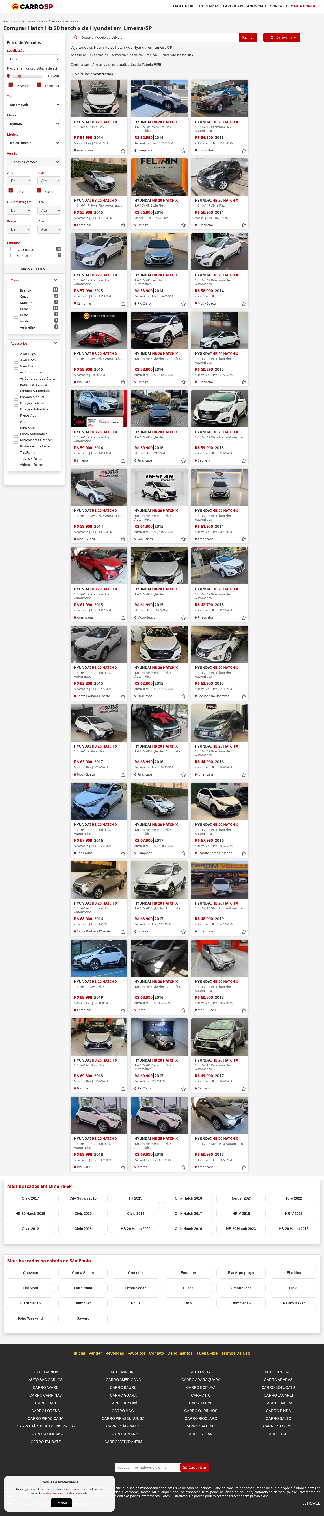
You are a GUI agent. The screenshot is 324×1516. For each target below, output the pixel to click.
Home (6, 21)
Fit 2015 (135, 1198)
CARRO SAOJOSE (278, 1426)
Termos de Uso (235, 1353)
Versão (12, 153)
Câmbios (13, 243)
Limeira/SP (31, 21)
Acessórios (19, 343)
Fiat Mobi (30, 1288)
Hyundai (56, 21)
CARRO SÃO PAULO (123, 1426)
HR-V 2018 (294, 1213)
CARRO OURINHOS (200, 1411)
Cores (15, 280)
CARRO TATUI (278, 1434)
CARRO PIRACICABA (45, 1418)
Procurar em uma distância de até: (32, 68)
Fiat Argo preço (241, 1273)
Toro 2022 (293, 1198)
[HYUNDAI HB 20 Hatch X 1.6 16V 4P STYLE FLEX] (99, 98)
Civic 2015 (83, 1213)
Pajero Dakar (294, 1303)
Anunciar (256, 6)
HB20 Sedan (30, 1303)
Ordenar (283, 37)
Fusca (188, 1288)
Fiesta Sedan (136, 1288)
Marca (11, 115)
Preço (11, 221)
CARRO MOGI (123, 1411)
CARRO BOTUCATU (278, 1387)
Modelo (13, 135)
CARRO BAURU (123, 1387)
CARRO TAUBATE (46, 1442)
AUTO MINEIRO (123, 1372)
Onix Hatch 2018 (188, 1198)
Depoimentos (180, 1353)
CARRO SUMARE (123, 1434)
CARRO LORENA (45, 1411)
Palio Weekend (30, 1318)
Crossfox (135, 1273)
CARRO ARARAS (278, 1380)
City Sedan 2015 (83, 1198)
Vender (95, 1353)
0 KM (20, 192)
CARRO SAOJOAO (200, 1426)
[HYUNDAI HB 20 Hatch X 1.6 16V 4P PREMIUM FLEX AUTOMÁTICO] (159, 98)
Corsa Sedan (83, 1273)
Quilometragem (19, 202)
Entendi (61, 1503)
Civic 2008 (83, 1229)
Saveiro (83, 1318)
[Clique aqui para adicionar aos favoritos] (122, 150)
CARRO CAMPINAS (45, 1395)
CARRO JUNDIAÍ (123, 1403)
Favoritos (233, 6)
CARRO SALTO (278, 1418)
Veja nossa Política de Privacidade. (67, 1493)
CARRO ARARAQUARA (200, 1380)
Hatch (44, 21)
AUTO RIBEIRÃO (278, 1372)
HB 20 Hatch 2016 (294, 1229)
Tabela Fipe (184, 6)
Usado (49, 192)
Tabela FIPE (152, 64)
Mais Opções (33, 268)
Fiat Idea (294, 1273)
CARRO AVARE (45, 1387)
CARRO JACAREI (278, 1395)
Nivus (136, 1303)
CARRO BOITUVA (201, 1387)
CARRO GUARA (123, 1395)
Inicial (79, 1353)
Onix (188, 1303)
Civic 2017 (30, 1198)
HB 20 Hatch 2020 (136, 1229)
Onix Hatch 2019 (188, 1229)
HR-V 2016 (241, 1213)
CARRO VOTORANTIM (123, 1442)
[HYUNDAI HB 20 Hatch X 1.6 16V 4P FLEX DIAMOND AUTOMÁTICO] (159, 251)
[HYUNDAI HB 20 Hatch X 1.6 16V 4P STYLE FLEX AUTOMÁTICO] (99, 177)
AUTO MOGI (201, 1372)
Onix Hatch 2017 (188, 1213)
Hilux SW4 (83, 1303)
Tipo (10, 96)
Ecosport (188, 1273)
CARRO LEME (201, 1403)
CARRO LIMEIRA (278, 1403)
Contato (278, 6)
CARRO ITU (201, 1395)
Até (40, 173)
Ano (10, 173)
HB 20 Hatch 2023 (241, 1229)
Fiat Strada (83, 1288)
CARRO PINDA (278, 1411)
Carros (17, 21)
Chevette (30, 1273)
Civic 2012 (30, 1229)
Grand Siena (241, 1288)
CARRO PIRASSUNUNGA (123, 1418)
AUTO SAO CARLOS (46, 1380)
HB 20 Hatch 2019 (30, 1213)
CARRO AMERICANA (123, 1380)
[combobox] (34, 58)
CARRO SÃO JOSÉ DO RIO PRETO (46, 1426)
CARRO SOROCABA (46, 1434)
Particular (52, 86)
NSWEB (313, 1503)
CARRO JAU (45, 1403)
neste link (185, 55)
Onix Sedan (241, 1303)
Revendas (209, 6)
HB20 (293, 1288)
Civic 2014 (135, 1213)
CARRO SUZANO (200, 1434)
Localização (15, 51)
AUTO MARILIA (45, 1372)
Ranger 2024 (241, 1198)
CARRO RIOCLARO (201, 1418)
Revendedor (26, 86)
